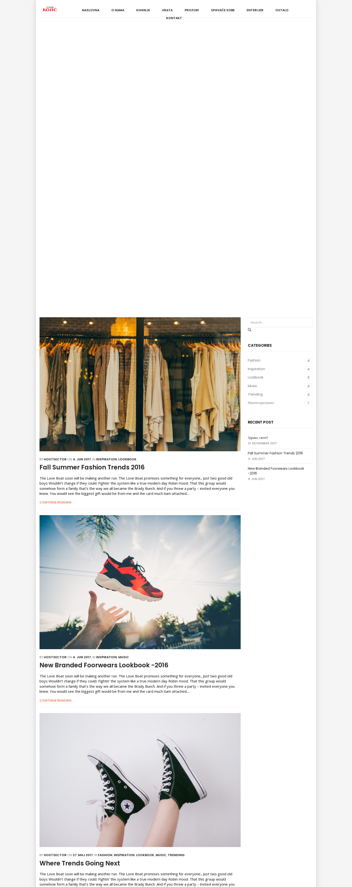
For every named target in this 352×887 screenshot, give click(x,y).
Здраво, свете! (258, 437)
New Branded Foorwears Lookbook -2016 (276, 471)
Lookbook (171, 169)
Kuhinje (143, 10)
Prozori (192, 10)
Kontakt (174, 18)
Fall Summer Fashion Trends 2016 (275, 453)
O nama (117, 10)
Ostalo (282, 10)
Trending (211, 169)
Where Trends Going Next (80, 863)
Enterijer (255, 10)
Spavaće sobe (223, 10)
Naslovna (90, 10)
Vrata (167, 10)
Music (191, 169)
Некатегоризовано (241, 169)
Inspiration (146, 169)
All (107, 169)
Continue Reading (56, 502)
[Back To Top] (337, 870)
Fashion (122, 169)
